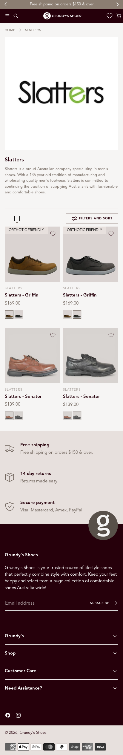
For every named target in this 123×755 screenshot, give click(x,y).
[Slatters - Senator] (32, 355)
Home (10, 30)
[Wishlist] (109, 16)
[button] (7, 16)
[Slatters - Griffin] (32, 254)
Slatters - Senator (23, 396)
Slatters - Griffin (22, 295)
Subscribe (99, 603)
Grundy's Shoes (33, 732)
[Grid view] (8, 218)
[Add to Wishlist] (53, 234)
